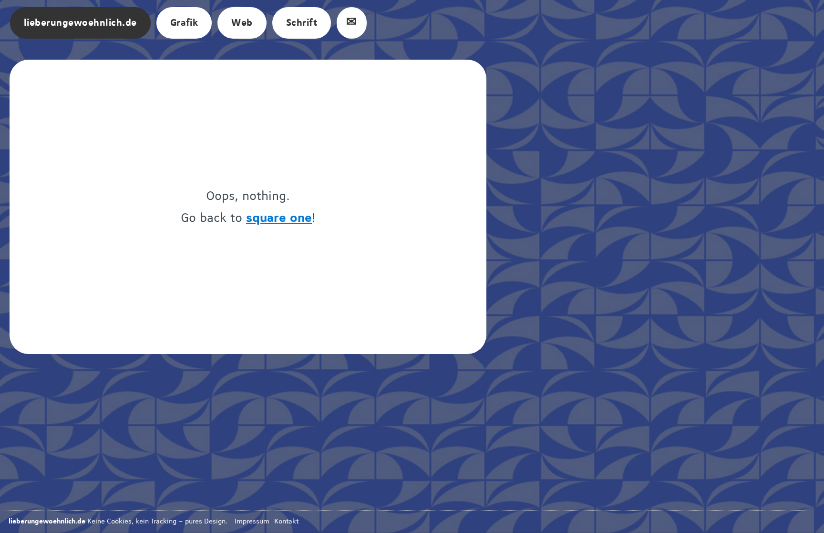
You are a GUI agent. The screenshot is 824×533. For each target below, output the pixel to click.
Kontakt (286, 521)
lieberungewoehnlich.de (80, 23)
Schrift (301, 23)
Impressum (252, 521)
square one (279, 218)
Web (241, 23)
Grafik (184, 23)
